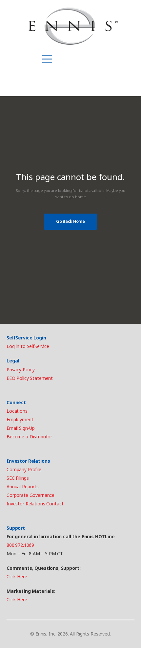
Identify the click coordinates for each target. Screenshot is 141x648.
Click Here (17, 576)
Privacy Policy (21, 369)
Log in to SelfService (28, 346)
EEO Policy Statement (30, 378)
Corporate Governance (30, 495)
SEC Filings (18, 478)
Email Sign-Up (21, 428)
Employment (20, 419)
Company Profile (24, 469)
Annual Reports (23, 486)
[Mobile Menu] (47, 59)
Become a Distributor (29, 436)
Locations (17, 411)
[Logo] (73, 26)
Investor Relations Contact (35, 503)
